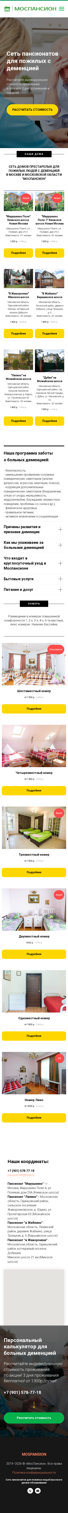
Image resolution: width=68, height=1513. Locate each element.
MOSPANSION (34, 1454)
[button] (32, 109)
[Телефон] (30, 1492)
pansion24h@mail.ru (21, 1175)
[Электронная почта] (38, 1492)
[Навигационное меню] (61, 9)
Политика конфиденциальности (34, 1472)
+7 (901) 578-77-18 (21, 1171)
